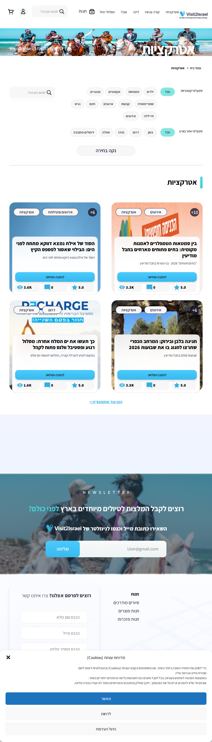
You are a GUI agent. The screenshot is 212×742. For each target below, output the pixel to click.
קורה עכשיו (152, 12)
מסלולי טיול (107, 12)
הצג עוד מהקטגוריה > (106, 401)
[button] (8, 657)
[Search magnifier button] (62, 11)
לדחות (106, 713)
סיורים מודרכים (126, 603)
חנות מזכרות (128, 619)
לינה (136, 12)
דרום (51, 309)
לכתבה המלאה (157, 277)
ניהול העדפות (106, 729)
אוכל (124, 12)
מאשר (106, 698)
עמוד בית (195, 68)
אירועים (155, 212)
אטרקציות (172, 12)
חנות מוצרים (128, 611)
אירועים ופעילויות (60, 212)
